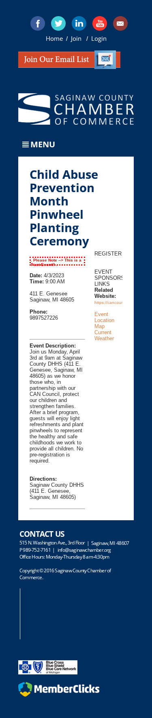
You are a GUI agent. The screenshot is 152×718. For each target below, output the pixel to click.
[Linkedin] (79, 23)
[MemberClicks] (58, 695)
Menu (42, 144)
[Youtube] (99, 23)
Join (77, 38)
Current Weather (104, 335)
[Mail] (120, 23)
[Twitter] (58, 23)
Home (54, 38)
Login (99, 38)
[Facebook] (37, 23)
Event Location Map (104, 320)
